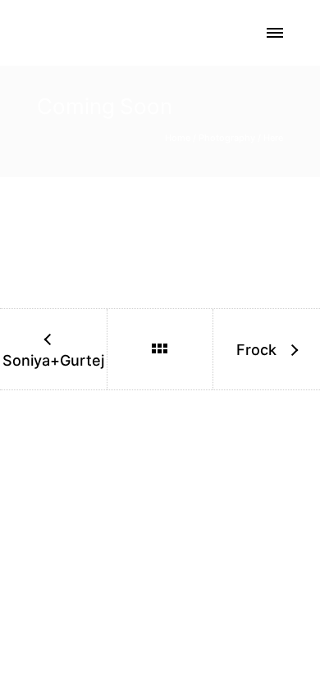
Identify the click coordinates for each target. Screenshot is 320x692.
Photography (227, 137)
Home (177, 137)
